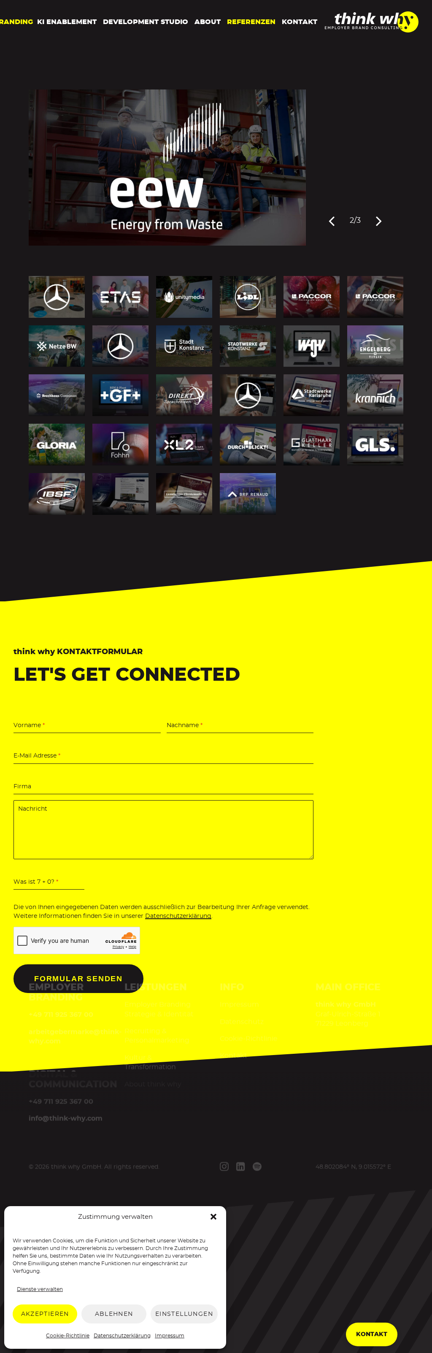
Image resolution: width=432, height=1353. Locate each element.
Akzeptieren (45, 1314)
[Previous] (331, 221)
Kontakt (299, 22)
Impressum (169, 1335)
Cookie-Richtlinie (67, 1335)
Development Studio (145, 22)
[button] (213, 1216)
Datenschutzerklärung (122, 1335)
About (207, 22)
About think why (152, 1084)
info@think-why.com (66, 1118)
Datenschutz (242, 1021)
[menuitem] (67, 22)
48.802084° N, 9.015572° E (353, 1167)
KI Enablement (67, 22)
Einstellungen (184, 1314)
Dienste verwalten (40, 1289)
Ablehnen (114, 1314)
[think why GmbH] (371, 30)
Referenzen (251, 22)
